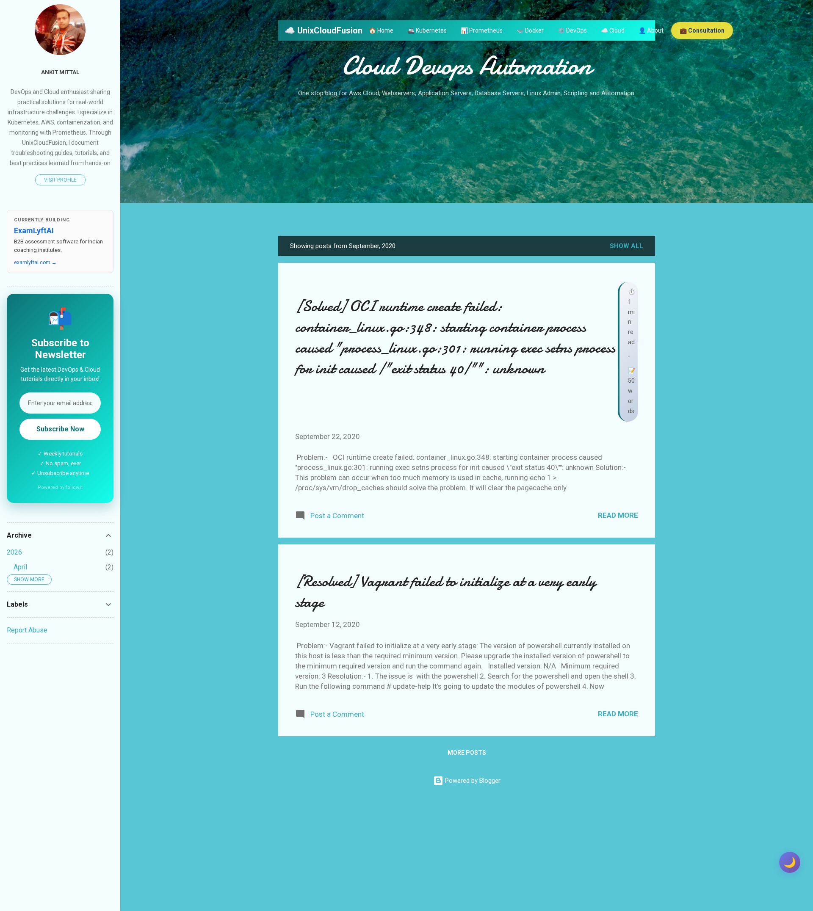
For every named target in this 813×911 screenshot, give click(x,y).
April (20, 567)
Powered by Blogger (472, 780)
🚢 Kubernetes (427, 30)
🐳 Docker (530, 30)
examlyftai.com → (35, 262)
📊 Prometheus (482, 30)
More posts (467, 752)
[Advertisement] (466, 163)
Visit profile (60, 180)
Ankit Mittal (60, 72)
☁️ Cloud (613, 30)
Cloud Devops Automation (466, 65)
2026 (14, 552)
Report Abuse (27, 630)
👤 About (651, 30)
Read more (618, 515)
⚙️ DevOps (572, 30)
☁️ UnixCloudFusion (323, 30)
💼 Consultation (702, 30)
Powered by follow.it (60, 487)
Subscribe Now (60, 429)
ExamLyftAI (34, 230)
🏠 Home (381, 30)
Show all (626, 246)
